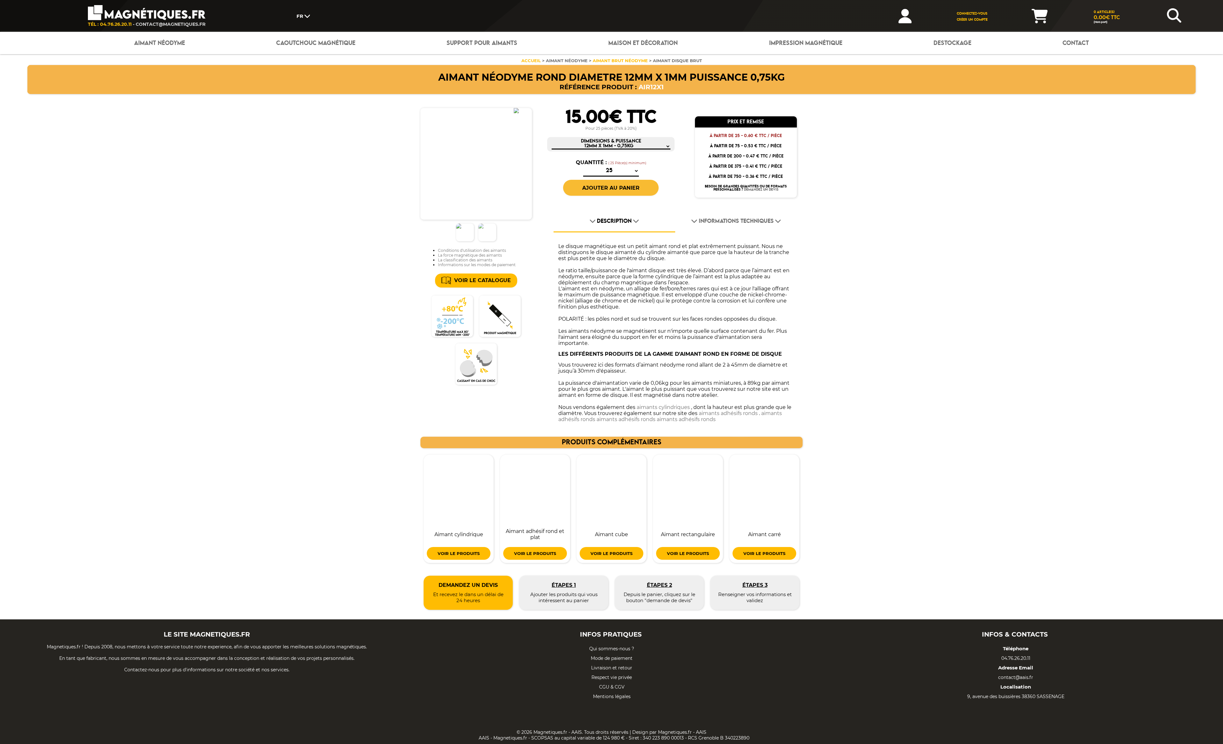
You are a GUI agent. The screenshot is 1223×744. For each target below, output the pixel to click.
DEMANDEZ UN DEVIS (761, 189)
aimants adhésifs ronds (728, 413)
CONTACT (1075, 43)
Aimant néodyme (159, 43)
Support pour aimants (482, 43)
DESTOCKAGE (952, 43)
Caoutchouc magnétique (315, 43)
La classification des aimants (465, 260)
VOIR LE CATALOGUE (482, 280)
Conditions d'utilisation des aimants (472, 250)
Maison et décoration (643, 43)
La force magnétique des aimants (470, 255)
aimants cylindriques (663, 407)
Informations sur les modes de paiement (477, 264)
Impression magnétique (805, 43)
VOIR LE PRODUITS (459, 553)
